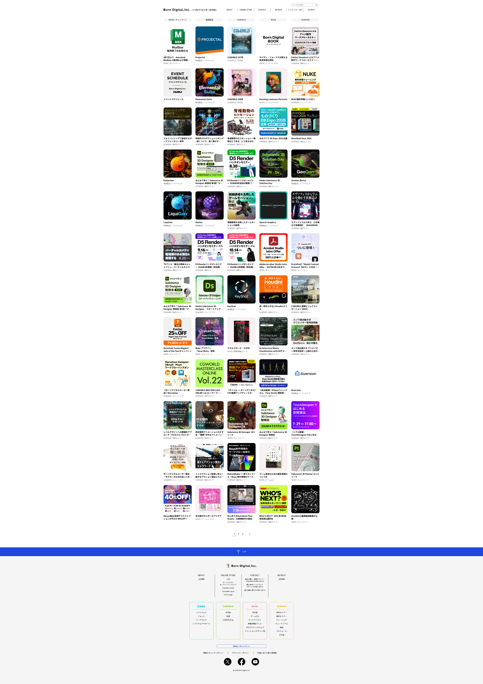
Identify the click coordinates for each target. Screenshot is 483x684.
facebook (241, 662)
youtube (255, 662)
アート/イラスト (254, 620)
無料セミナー (281, 616)
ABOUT (230, 10)
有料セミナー (281, 612)
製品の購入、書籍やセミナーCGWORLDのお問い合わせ (255, 580)
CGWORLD (241, 19)
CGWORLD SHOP (228, 588)
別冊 (228, 616)
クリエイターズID (295, 10)
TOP (244, 551)
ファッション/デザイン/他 (255, 631)
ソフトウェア (201, 612)
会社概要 (201, 579)
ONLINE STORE (246, 10)
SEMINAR (305, 19)
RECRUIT (278, 10)
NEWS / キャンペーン (178, 19)
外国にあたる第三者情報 (267, 653)
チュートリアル (281, 623)
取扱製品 (209, 19)
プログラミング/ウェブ (255, 627)
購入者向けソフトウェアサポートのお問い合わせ (255, 586)
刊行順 (254, 612)
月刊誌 (228, 612)
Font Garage (228, 595)
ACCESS (311, 10)
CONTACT (262, 10)
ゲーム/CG (255, 616)
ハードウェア (201, 620)
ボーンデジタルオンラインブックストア (228, 583)
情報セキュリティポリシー (213, 653)
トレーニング (281, 620)
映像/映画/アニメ (255, 623)
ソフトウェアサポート (201, 623)
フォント (201, 616)
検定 (281, 627)
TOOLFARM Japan (228, 591)
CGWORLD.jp (228, 620)
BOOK (273, 19)
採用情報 (282, 579)
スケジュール (281, 631)
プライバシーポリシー (241, 653)
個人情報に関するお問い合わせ (254, 590)
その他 (281, 635)
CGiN (228, 579)
